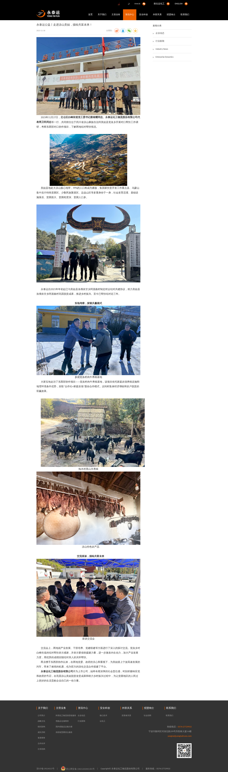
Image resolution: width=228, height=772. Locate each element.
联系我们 (185, 15)
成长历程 (41, 732)
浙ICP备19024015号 (45, 769)
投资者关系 (126, 716)
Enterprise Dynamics (164, 57)
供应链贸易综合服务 (64, 732)
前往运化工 (159, 4)
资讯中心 (129, 15)
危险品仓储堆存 (62, 721)
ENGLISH (179, 4)
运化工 (102, 721)
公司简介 (41, 716)
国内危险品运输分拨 (64, 727)
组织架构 (41, 727)
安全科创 (143, 15)
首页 (90, 15)
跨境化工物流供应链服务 (66, 716)
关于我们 (102, 15)
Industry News (162, 49)
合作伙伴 (41, 744)
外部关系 (157, 15)
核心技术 (103, 716)
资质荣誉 (41, 738)
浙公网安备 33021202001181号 (80, 769)
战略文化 (41, 721)
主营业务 (116, 15)
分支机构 (41, 749)
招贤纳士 (171, 15)
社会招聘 (147, 716)
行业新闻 (160, 41)
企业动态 (160, 33)
